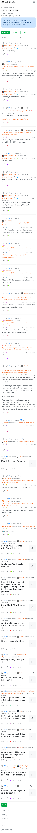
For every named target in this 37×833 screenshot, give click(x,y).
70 (4, 631)
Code (3, 826)
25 (4, 742)
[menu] (34, 2)
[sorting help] (20, 37)
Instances (5, 818)
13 (3, 667)
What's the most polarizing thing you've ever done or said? (18, 67)
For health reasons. (29, 526)
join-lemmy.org (7, 830)
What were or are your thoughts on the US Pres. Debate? (16, 224)
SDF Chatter (10, 2)
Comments (15, 32)
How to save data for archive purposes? (14, 111)
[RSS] (23, 37)
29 (4, 594)
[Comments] (32, 463)
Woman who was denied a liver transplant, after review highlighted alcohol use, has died (16, 299)
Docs (3, 822)
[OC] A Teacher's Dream (26, 423)
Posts (24, 32)
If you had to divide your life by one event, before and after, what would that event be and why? (17, 349)
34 (4, 685)
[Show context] (14, 48)
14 (3, 780)
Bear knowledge (7, 48)
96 (4, 571)
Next (4, 805)
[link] (17, 48)
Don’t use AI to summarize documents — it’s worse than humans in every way (17, 481)
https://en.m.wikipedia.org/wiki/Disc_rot (16, 119)
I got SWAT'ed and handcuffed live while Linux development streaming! (16, 133)
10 (3, 723)
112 (4, 553)
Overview (5, 32)
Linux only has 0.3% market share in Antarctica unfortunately (16, 249)
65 (4, 612)
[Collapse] (3, 43)
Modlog (4, 814)
